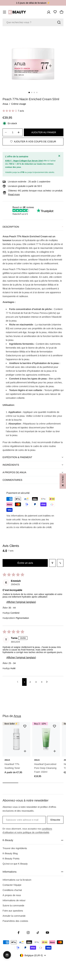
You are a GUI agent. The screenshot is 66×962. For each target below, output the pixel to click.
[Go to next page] (47, 682)
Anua (5, 103)
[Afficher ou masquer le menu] (4, 12)
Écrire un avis (25, 563)
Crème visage (18, 103)
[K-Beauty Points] (7, 955)
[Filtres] (52, 563)
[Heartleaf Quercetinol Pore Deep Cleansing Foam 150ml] (46, 739)
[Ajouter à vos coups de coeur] (25, 726)
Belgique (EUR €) (34, 955)
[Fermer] (60, 156)
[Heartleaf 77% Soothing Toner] (16, 739)
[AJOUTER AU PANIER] (54, 751)
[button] (10, 110)
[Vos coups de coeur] (55, 12)
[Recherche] (59, 22)
